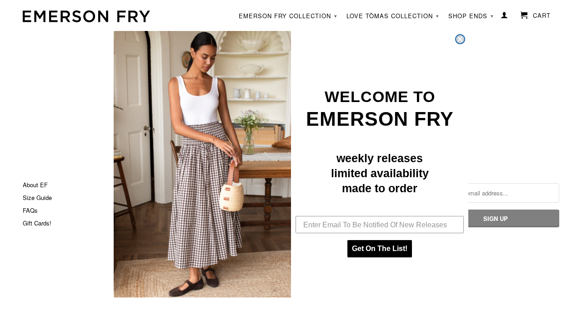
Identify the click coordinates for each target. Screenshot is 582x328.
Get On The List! (379, 248)
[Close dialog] (460, 39)
